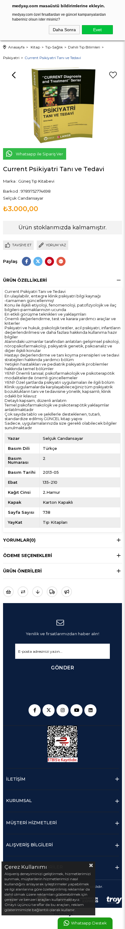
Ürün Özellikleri (25, 280)
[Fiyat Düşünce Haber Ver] (37, 591)
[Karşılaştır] (23, 591)
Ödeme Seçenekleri (27, 555)
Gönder (62, 668)
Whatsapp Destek (88, 923)
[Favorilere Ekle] (113, 75)
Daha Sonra (64, 29)
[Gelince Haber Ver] (66, 591)
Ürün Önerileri (22, 571)
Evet (97, 29)
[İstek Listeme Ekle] (8, 591)
